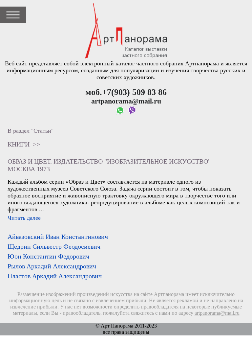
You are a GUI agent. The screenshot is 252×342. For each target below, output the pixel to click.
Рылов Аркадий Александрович (52, 266)
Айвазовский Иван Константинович (58, 236)
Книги (19, 144)
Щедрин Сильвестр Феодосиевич (54, 246)
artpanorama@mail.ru (217, 313)
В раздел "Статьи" (30, 130)
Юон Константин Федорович (48, 256)
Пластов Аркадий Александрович (55, 276)
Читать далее (24, 218)
